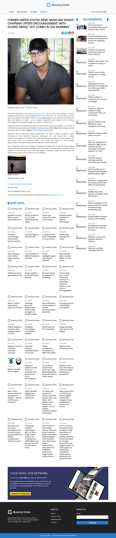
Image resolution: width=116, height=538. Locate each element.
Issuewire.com (38, 113)
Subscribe (92, 523)
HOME (11, 12)
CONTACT (43, 12)
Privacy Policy (56, 516)
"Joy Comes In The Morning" (43, 130)
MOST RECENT (22, 12)
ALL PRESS (33, 12)
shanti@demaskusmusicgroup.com (20, 184)
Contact (54, 522)
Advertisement (56, 519)
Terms (53, 513)
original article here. (56, 195)
